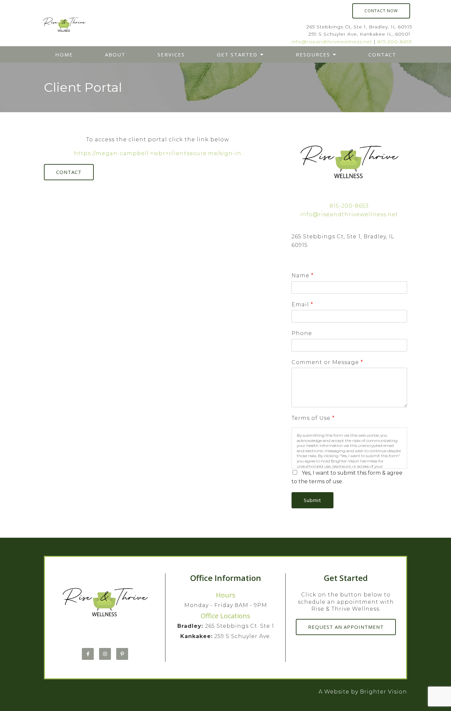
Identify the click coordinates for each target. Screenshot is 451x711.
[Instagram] (105, 654)
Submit (312, 500)
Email (302, 304)
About (115, 54)
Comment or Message (327, 362)
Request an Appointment (346, 627)
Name (302, 275)
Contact (382, 54)
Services (171, 54)
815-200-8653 (394, 42)
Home (64, 54)
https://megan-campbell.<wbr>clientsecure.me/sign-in (157, 153)
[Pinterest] (122, 654)
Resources (313, 54)
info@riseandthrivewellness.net (332, 42)
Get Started (237, 54)
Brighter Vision (383, 692)
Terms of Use (313, 418)
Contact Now (381, 11)
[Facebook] (88, 654)
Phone (302, 333)
